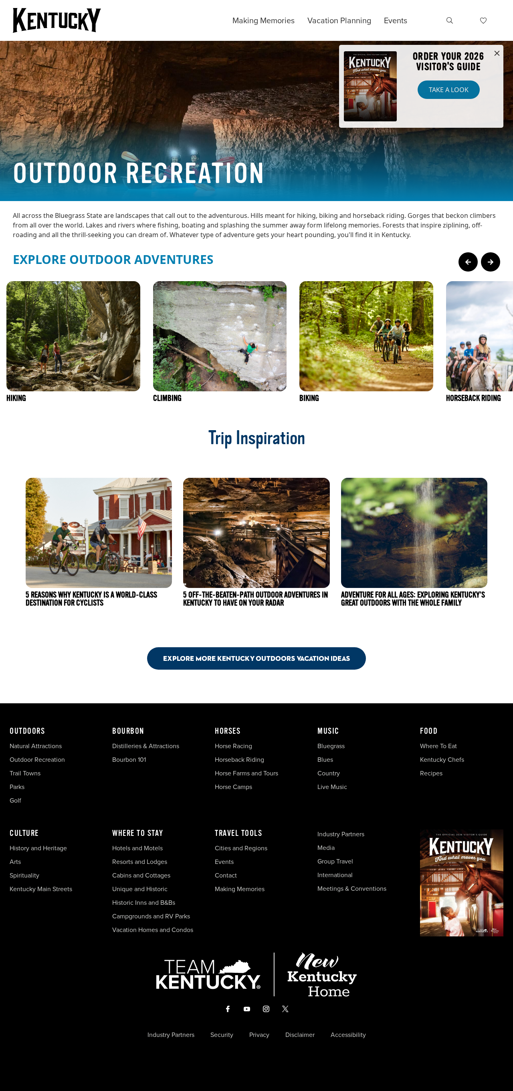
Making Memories (263, 20)
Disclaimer (300, 1035)
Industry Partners (340, 834)
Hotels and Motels (137, 848)
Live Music (332, 786)
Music (328, 731)
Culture (24, 833)
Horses (227, 731)
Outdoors (27, 731)
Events (395, 20)
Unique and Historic (140, 889)
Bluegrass (331, 746)
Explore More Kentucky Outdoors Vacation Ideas (256, 658)
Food (429, 731)
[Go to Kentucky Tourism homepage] (57, 20)
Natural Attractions (36, 746)
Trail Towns (25, 773)
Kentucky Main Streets (41, 889)
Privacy (259, 1035)
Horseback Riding (239, 759)
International (335, 875)
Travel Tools (238, 833)
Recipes (432, 773)
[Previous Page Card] (468, 262)
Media (326, 847)
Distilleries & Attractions (145, 746)
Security (221, 1035)
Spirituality (25, 875)
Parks (17, 786)
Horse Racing (233, 746)
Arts (15, 861)
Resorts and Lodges (139, 861)
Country (328, 773)
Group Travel (335, 861)
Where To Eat (438, 746)
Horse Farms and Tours (246, 773)
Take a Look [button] (449, 89)
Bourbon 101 (129, 759)
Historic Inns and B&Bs (143, 902)
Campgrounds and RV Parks (151, 916)
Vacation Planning (339, 20)
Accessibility (348, 1035)
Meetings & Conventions (351, 888)
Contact (226, 875)
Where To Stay (138, 833)
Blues (325, 759)
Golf (15, 800)
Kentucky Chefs (442, 759)
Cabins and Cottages (141, 875)
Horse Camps (233, 786)
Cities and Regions (241, 848)
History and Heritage (39, 848)
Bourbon (128, 731)
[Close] (497, 53)
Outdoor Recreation (37, 759)
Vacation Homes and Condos (152, 929)
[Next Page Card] (490, 262)
